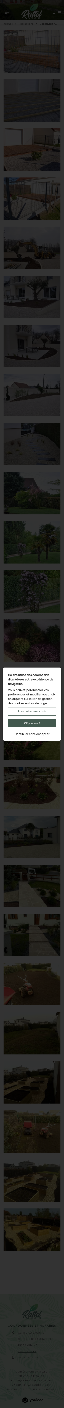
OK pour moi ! (32, 723)
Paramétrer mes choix (32, 711)
